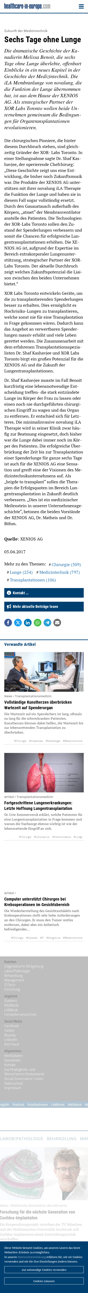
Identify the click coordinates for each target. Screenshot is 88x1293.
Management (14, 980)
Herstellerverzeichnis (20, 1014)
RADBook (11, 1005)
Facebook (11, 1025)
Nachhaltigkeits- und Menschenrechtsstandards (24, 1072)
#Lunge (78, 837)
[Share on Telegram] (47, 622)
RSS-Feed (11, 1044)
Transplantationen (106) (33, 580)
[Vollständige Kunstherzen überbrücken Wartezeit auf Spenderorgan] (44, 672)
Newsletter (12, 1060)
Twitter (9, 1030)
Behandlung (13, 975)
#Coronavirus (42, 837)
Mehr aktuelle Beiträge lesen (34, 606)
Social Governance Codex (23, 1078)
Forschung (12, 989)
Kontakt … (19, 593)
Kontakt (10, 1064)
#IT (42, 938)
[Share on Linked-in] (28, 622)
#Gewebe (32, 938)
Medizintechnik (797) (59, 572)
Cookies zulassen (44, 1281)
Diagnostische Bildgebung (23, 966)
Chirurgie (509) (66, 564)
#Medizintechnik (72, 741)
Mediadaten (13, 1055)
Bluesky (10, 1035)
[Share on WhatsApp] (37, 622)
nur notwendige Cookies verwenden (44, 1270)
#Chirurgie (20, 741)
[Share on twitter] (18, 622)
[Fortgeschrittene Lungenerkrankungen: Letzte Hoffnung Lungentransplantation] (44, 772)
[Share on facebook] (8, 622)
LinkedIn (10, 1039)
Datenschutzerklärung (32, 1257)
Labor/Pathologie (17, 971)
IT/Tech (9, 984)
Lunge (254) (21, 572)
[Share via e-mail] (57, 622)
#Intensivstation (61, 837)
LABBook (11, 1010)
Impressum (12, 1087)
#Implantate (36, 741)
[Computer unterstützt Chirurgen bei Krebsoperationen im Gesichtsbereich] (44, 868)
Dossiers (10, 1000)
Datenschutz (13, 1083)
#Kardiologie (53, 741)
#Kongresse (53, 938)
